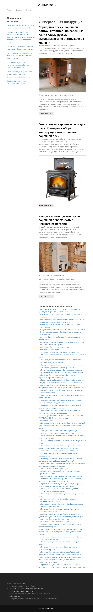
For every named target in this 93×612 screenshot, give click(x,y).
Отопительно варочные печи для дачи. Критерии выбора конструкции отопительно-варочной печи (62, 130)
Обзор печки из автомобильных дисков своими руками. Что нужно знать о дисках (20, 55)
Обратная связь (15, 596)
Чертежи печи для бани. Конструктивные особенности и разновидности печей (19, 65)
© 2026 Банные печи (17, 583)
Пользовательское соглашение (30, 588)
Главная (10, 10)
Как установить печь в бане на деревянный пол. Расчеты (62, 329)
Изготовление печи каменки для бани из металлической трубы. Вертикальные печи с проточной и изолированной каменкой (62, 425)
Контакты (13, 588)
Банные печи (46, 5)
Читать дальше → (46, 114)
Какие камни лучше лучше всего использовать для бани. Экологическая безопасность (19, 74)
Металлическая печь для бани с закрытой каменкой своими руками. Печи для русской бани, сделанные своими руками (61, 531)
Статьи (28, 10)
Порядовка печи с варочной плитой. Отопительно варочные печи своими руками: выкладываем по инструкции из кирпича (61, 34)
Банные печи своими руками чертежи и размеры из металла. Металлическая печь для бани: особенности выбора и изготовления (60, 559)
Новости (19, 10)
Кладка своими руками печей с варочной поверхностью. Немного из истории (60, 220)
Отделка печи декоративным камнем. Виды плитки (61, 352)
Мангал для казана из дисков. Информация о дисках (61, 476)
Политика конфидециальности (21, 591)
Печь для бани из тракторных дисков (55, 468)
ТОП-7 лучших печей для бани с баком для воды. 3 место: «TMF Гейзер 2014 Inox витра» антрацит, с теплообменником (62, 418)
